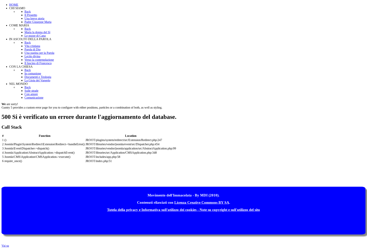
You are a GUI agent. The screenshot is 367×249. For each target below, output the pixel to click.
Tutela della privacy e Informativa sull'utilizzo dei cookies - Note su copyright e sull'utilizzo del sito (183, 210)
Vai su (5, 245)
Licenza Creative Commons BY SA (201, 202)
